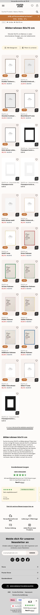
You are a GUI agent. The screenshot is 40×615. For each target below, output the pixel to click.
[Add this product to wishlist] (17, 56)
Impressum (28, 592)
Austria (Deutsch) (20, 606)
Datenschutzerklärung (20, 595)
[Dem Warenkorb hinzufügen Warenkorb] (17, 76)
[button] (30, 606)
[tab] (32, 6)
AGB (9, 592)
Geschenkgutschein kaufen (21, 586)
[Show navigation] (3, 5)
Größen (11, 22)
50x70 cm (19, 22)
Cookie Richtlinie (17, 592)
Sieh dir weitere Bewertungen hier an (20, 506)
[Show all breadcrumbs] (4, 22)
